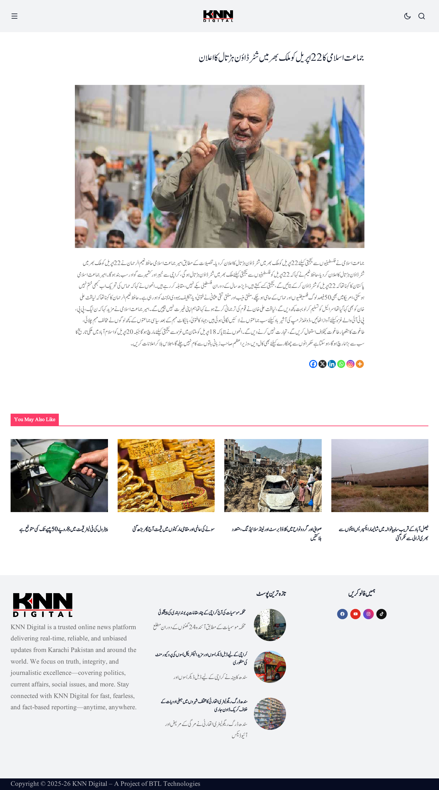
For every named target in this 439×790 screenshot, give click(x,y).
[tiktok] (381, 614)
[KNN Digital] (218, 16)
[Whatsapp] (341, 364)
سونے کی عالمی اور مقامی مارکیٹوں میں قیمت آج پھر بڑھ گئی (173, 529)
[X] (322, 364)
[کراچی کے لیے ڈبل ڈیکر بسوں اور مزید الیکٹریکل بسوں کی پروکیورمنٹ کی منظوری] (270, 667)
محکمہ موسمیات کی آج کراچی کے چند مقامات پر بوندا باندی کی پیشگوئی (202, 613)
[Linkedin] (332, 364)
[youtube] (355, 614)
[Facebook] (313, 364)
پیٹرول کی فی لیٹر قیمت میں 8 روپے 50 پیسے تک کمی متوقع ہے (63, 529)
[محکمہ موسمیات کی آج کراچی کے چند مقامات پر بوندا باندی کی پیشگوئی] (270, 625)
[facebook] (342, 614)
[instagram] (368, 614)
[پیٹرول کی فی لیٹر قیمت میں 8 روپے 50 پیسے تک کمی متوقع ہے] (59, 475)
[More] (360, 364)
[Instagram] (350, 364)
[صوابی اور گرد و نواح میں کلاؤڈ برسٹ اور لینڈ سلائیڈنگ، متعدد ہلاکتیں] (273, 475)
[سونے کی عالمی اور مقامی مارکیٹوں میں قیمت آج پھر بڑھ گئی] (166, 475)
